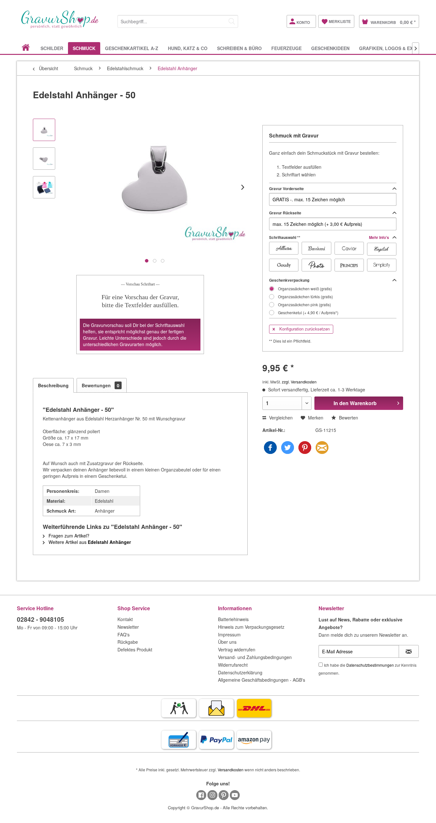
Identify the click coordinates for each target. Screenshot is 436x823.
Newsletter (128, 627)
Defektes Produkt (134, 649)
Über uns (227, 642)
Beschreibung (53, 385)
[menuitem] (177, 20)
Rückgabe (127, 642)
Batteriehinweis (233, 619)
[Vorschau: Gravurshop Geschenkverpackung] (44, 187)
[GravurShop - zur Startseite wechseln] (60, 26)
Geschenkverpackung (289, 280)
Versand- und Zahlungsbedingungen (255, 657)
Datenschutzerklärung (240, 672)
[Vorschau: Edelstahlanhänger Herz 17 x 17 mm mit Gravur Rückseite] (44, 158)
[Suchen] (231, 21)
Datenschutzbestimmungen (370, 665)
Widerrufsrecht (233, 665)
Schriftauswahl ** (329, 237)
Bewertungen (100, 385)
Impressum (229, 634)
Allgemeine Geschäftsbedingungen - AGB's (261, 680)
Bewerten (348, 417)
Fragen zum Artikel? (68, 535)
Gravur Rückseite (285, 213)
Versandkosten (231, 769)
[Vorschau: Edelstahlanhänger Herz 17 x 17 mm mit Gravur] (44, 130)
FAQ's (123, 634)
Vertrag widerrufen (236, 649)
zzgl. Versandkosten (299, 381)
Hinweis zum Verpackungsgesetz (251, 627)
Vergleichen (280, 417)
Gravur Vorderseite (286, 188)
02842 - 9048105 (40, 619)
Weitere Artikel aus (89, 542)
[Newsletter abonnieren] (409, 651)
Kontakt (125, 619)
